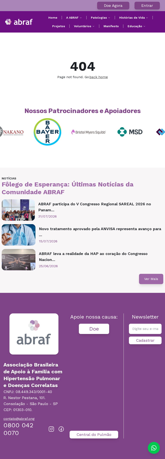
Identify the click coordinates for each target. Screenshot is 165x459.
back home (98, 77)
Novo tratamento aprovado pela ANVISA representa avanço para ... (100, 232)
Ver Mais (151, 279)
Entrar (147, 5)
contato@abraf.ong (19, 419)
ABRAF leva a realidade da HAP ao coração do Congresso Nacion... (93, 256)
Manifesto (111, 26)
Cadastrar (145, 340)
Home (52, 17)
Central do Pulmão (93, 434)
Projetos (58, 26)
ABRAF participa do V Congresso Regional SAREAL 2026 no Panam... (94, 207)
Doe (94, 329)
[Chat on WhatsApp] (154, 448)
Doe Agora (113, 5)
